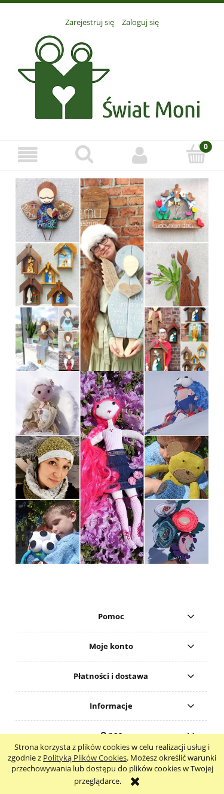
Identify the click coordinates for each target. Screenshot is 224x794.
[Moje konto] (140, 155)
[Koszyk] (196, 154)
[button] (28, 155)
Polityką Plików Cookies (85, 757)
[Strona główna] (112, 77)
